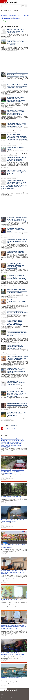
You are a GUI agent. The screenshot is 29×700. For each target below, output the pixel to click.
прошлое (13, 425)
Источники (17, 15)
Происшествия (7, 18)
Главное (4, 15)
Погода (25, 15)
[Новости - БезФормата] (9, 2)
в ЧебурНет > (6, 21)
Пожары (16, 18)
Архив (11, 15)
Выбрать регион (4, 696)
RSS (12, 697)
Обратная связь (4, 694)
